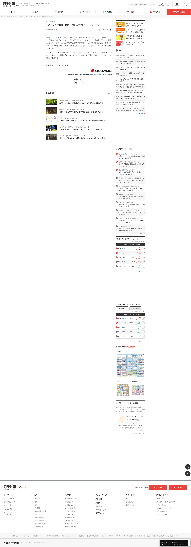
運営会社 (15, 536)
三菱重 (123, 332)
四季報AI (156, 12)
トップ (13, 12)
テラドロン (125, 253)
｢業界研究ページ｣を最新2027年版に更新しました (38, 3)
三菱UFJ (124, 318)
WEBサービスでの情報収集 (50, 536)
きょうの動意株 (19, 16)
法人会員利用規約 (172, 536)
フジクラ (124, 323)
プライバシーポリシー (68, 536)
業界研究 (108, 12)
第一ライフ (125, 262)
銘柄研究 (60, 12)
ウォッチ (177, 5)
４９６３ (59, 37)
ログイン (184, 5)
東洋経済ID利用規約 (143, 536)
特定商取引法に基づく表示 (95, 536)
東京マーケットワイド (98, 74)
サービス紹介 (25, 536)
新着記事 (9, 16)
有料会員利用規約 (158, 536)
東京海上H (125, 248)
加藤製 (123, 257)
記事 (36, 12)
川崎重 (123, 327)
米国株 (132, 12)
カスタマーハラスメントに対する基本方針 (120, 536)
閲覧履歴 (161, 5)
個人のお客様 (158, 487)
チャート (169, 5)
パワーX (124, 266)
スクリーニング (85, 12)
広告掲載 (35, 536)
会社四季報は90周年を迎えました (30, 5)
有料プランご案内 (179, 12)
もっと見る (107, 94)
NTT (123, 336)
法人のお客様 (178, 487)
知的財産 (81, 536)
